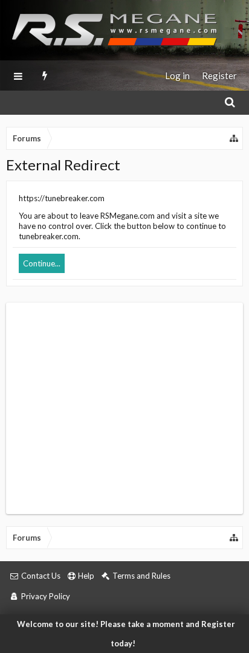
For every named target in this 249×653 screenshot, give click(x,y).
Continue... (41, 263)
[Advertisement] (124, 408)
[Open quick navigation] (234, 138)
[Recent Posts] (45, 75)
